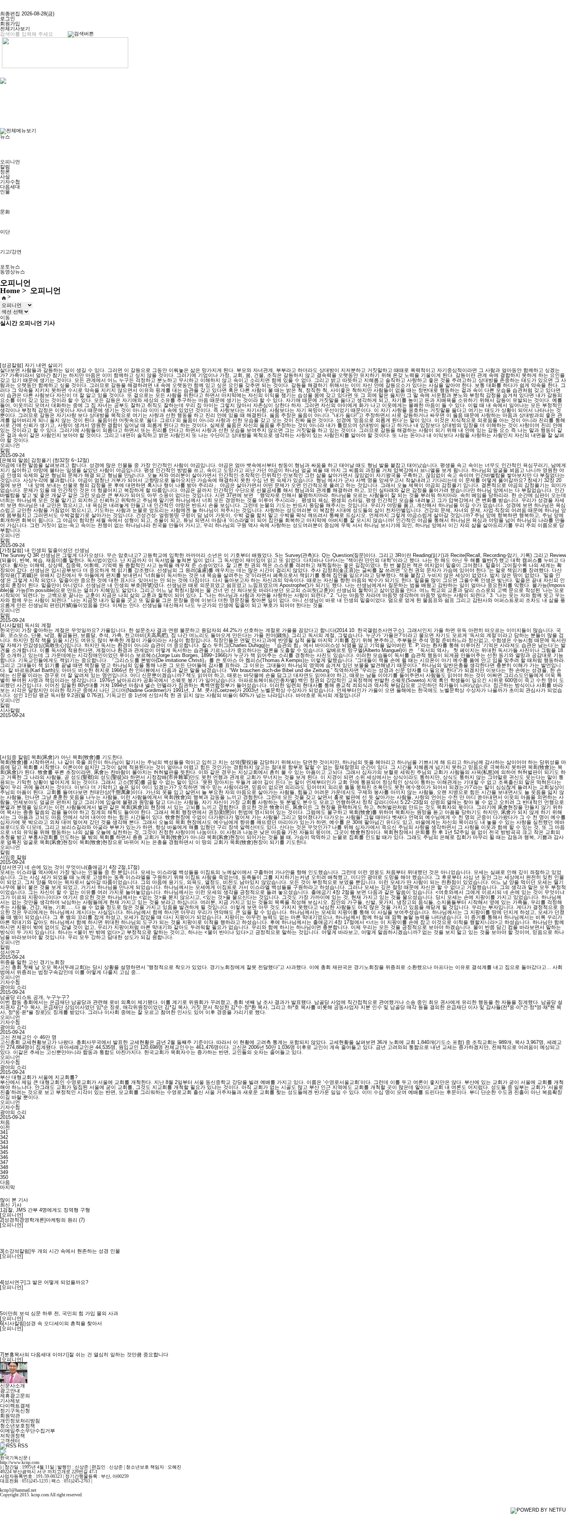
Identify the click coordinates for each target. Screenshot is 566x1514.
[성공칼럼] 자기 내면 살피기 (31, 365)
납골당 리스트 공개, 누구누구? (34, 997)
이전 (5, 1127)
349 (4, 1172)
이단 (5, 231)
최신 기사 (11, 1204)
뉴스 (5, 136)
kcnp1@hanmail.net (18, 1490)
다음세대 (10, 186)
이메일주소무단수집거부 (27, 1430)
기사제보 (10, 1400)
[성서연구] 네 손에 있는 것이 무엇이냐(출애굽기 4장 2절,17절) (69, 867)
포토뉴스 (10, 266)
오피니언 (10, 161)
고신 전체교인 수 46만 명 (28, 1037)
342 (4, 1137)
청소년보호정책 (17, 1425)
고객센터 (10, 1440)
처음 (5, 1122)
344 (4, 1147)
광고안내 (10, 1390)
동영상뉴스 (12, 271)
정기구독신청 (15, 1410)
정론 (5, 171)
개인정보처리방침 (20, 1420)
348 (4, 1167)
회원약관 (10, 1415)
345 (4, 1152)
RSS (23, 1446)
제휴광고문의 (15, 1395)
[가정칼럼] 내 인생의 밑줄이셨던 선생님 (44, 550)
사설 (5, 176)
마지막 (7, 1187)
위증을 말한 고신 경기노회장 (32, 962)
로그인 (7, 18)
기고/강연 (11, 251)
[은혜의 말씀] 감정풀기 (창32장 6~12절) (44, 460)
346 (4, 1157)
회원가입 (10, 23)
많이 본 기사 (14, 1199)
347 (4, 1162)
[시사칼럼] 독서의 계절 (25, 625)
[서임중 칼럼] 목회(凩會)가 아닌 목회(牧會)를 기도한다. (62, 757)
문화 (5, 211)
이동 (5, 317)
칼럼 (5, 166)
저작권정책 (12, 1435)
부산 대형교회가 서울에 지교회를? (38, 1077)
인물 (5, 191)
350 (4, 1177)
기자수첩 (10, 181)
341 (4, 1132)
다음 (5, 1182)
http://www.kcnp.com (19, 1462)
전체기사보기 (15, 28)
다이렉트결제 (15, 1405)
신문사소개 (12, 1385)
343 (4, 1142)
